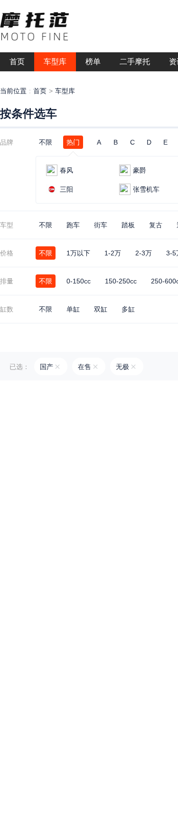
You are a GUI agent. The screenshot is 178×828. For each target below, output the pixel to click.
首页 (40, 91)
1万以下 (78, 253)
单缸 (73, 309)
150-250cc (121, 281)
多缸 (128, 309)
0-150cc (78, 281)
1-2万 (112, 253)
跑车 (73, 225)
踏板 (128, 225)
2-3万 (143, 253)
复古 (155, 225)
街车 (100, 225)
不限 (45, 142)
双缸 (100, 309)
